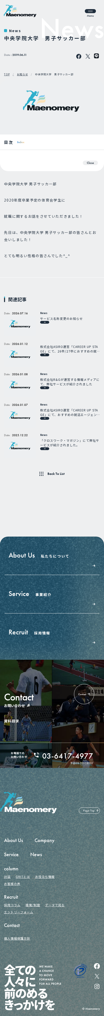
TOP (7, 74)
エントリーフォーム (18, 912)
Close (90, 163)
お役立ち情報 (45, 876)
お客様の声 (12, 883)
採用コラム (12, 905)
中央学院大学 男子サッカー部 (54, 74)
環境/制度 (32, 905)
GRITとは (23, 876)
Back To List (56, 474)
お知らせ (22, 74)
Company (45, 840)
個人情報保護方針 (17, 938)
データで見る (55, 905)
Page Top (89, 810)
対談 (7, 876)
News (15, 30)
